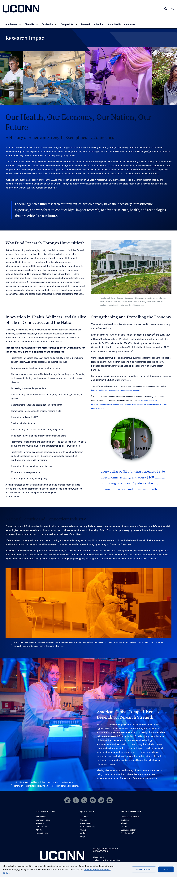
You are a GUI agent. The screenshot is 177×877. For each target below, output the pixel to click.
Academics (47, 24)
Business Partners (128, 830)
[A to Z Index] (172, 8)
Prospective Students (130, 817)
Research (85, 24)
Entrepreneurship (87, 826)
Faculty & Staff (127, 833)
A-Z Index (84, 817)
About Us (29, 24)
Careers (83, 820)
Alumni (124, 823)
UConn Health (114, 24)
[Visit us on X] (84, 800)
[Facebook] (76, 800)
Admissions (11, 24)
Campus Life (67, 24)
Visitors (124, 826)
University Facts (43, 820)
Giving (83, 830)
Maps (82, 836)
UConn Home (98, 857)
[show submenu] (20, 24)
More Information (144, 869)
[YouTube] (93, 800)
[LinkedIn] (109, 800)
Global (83, 833)
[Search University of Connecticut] (165, 8)
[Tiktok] (67, 800)
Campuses (129, 24)
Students (125, 820)
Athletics (98, 24)
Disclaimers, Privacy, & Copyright (106, 860)
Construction (86, 823)
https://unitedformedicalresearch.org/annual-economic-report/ (115, 390)
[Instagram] (101, 800)
